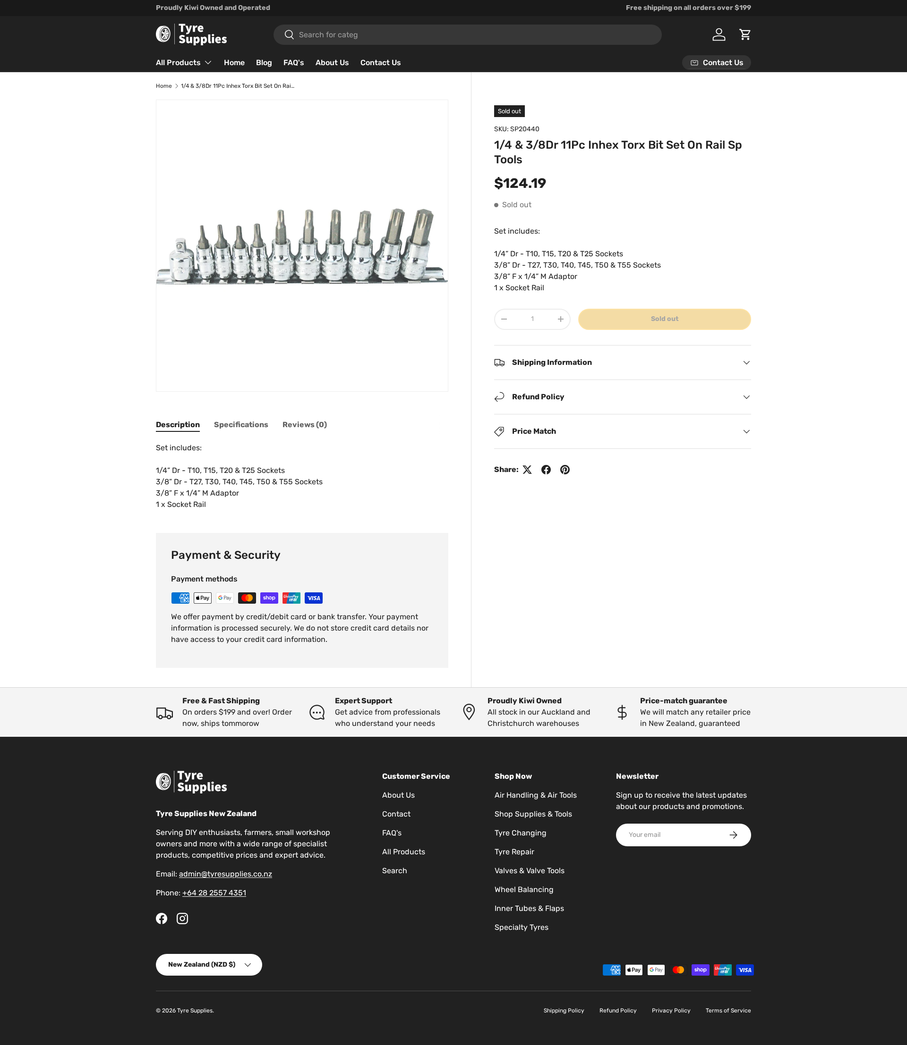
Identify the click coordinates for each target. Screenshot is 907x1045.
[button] (745, 34)
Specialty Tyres (521, 927)
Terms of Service (728, 1010)
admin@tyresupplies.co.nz (225, 873)
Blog (264, 62)
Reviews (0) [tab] (304, 424)
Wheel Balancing (524, 889)
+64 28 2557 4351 (214, 892)
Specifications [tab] (241, 424)
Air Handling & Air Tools (536, 795)
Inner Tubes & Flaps (529, 908)
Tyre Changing (521, 832)
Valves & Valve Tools (530, 870)
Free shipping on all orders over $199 (688, 8)
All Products (178, 62)
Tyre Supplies (195, 1010)
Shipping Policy (564, 1010)
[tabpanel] (302, 476)
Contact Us (380, 62)
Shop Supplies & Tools (533, 813)
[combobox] (468, 35)
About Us (332, 62)
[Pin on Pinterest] (565, 469)
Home (234, 62)
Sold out (665, 319)
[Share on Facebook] (546, 469)
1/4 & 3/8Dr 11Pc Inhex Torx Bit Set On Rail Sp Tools (237, 86)
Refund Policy (618, 1010)
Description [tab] (178, 424)
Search (394, 870)
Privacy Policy (671, 1010)
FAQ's (293, 62)
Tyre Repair (514, 851)
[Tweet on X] (527, 469)
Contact (396, 813)
